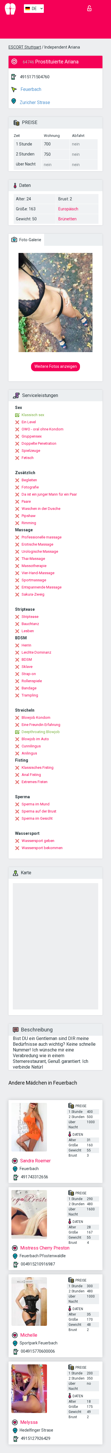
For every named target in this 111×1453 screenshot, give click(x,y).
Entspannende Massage (41, 587)
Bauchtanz (30, 624)
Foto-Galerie (29, 239)
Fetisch (28, 458)
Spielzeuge (31, 450)
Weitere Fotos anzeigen (55, 366)
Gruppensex (32, 436)
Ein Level (29, 422)
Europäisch (68, 209)
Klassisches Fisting (38, 767)
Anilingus (29, 753)
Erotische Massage (37, 544)
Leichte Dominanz (36, 652)
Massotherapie (34, 566)
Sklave (27, 666)
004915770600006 (38, 1351)
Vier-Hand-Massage (38, 573)
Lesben (28, 631)
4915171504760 (35, 76)
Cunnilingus (31, 746)
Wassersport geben (38, 841)
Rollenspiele (32, 681)
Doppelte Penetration (39, 443)
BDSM (27, 659)
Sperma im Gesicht (37, 818)
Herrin (26, 645)
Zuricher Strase (34, 102)
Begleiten (29, 480)
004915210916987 (38, 1264)
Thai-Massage (33, 558)
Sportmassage (34, 580)
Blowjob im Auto (35, 739)
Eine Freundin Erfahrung (41, 724)
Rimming (29, 523)
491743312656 (34, 1176)
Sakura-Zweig (33, 594)
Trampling (30, 695)
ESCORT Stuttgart (25, 47)
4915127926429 (35, 1438)
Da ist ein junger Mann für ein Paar (49, 494)
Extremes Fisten (35, 782)
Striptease (30, 616)
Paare (26, 501)
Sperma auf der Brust (39, 811)
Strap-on (29, 674)
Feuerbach (30, 89)
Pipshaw (29, 516)
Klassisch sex (33, 415)
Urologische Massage (40, 551)
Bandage (29, 688)
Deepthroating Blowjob (41, 732)
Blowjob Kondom (36, 717)
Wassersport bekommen (42, 848)
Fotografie (30, 487)
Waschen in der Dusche (41, 508)
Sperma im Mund (36, 804)
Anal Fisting (31, 775)
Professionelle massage (41, 537)
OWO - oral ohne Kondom (42, 429)
